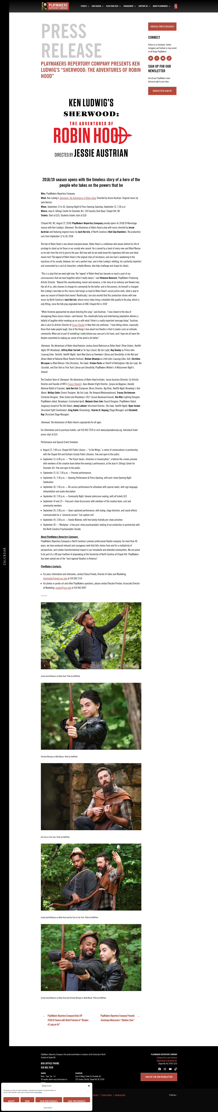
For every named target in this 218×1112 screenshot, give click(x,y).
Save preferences (76, 1101)
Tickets (84, 6)
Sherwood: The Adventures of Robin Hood (77, 198)
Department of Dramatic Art (167, 1060)
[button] (89, 1086)
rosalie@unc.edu (63, 587)
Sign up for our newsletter (158, 1076)
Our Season (96, 6)
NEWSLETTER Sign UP (162, 90)
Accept (11, 1101)
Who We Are (94, 1095)
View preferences (49, 1101)
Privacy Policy (107, 1095)
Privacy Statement (48, 1107)
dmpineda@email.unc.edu (55, 578)
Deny (27, 1101)
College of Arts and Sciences (167, 1057)
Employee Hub (120, 1095)
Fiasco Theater (78, 325)
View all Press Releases (162, 26)
